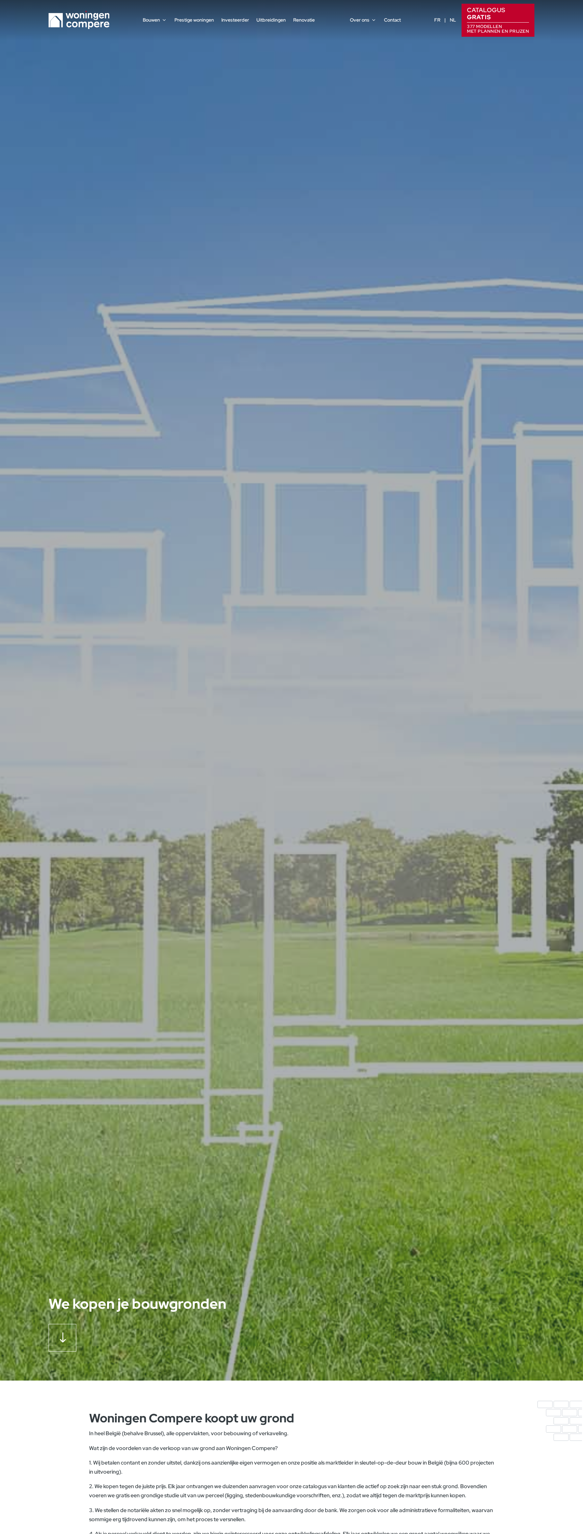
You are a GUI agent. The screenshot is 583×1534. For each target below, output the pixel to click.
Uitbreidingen (271, 20)
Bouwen (151, 20)
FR (437, 20)
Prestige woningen (194, 20)
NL (453, 20)
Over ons (359, 20)
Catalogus (498, 20)
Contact (392, 20)
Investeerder (235, 20)
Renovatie (304, 20)
